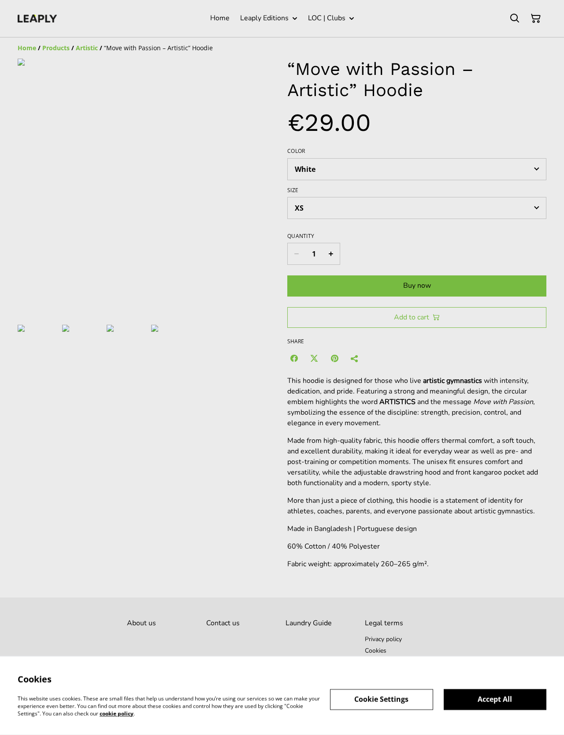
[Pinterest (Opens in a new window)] (334, 358)
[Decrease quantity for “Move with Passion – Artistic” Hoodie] (296, 254)
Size (292, 190)
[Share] (354, 358)
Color (296, 151)
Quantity (300, 236)
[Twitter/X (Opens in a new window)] (314, 358)
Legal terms (384, 623)
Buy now (417, 285)
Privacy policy (383, 639)
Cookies (375, 650)
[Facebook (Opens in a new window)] (294, 358)
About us (141, 623)
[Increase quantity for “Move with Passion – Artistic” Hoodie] (331, 254)
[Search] (514, 18)
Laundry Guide (309, 623)
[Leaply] (37, 19)
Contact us (223, 623)
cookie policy (117, 713)
